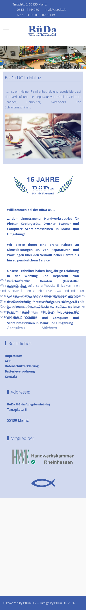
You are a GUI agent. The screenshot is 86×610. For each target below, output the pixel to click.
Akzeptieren (16, 327)
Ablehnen (49, 327)
